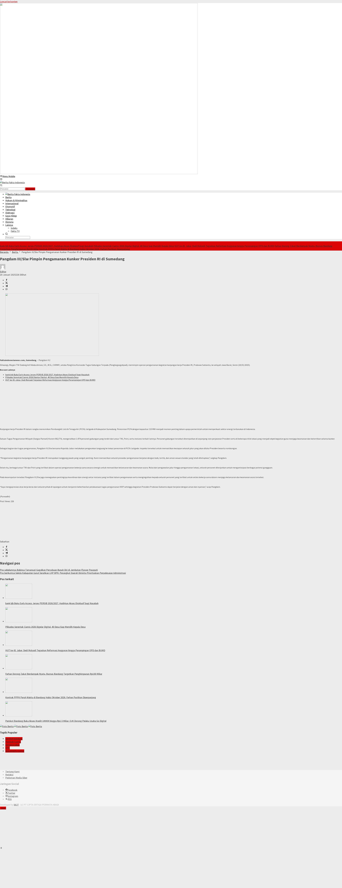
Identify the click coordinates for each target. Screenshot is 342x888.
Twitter (11, 793)
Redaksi (9, 774)
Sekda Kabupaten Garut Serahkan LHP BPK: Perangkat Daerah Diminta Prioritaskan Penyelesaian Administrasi (63, 572)
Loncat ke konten (9, 1)
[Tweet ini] (6, 283)
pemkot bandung (13, 738)
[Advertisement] (80, 402)
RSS (10, 799)
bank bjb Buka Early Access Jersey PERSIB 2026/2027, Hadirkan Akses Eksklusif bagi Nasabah (46, 245)
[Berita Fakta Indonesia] (12, 182)
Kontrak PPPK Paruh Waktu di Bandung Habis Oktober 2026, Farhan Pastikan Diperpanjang (84, 249)
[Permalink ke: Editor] (2, 268)
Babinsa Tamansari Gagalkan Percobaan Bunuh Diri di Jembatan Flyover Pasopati (49, 569)
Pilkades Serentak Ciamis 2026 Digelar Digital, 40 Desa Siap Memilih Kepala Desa (134, 245)
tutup (3, 808)
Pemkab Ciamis (13, 741)
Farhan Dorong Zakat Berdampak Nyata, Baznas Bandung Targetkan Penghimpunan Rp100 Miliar (53, 673)
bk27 (16, 804)
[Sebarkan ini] (6, 280)
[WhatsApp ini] (6, 289)
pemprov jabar (12, 744)
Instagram (13, 796)
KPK (7, 747)
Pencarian (30, 189)
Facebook (12, 790)
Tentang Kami (12, 771)
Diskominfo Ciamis (14, 750)
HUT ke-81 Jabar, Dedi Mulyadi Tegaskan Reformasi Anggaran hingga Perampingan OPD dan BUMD (224, 245)
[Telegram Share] (6, 286)
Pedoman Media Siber (16, 777)
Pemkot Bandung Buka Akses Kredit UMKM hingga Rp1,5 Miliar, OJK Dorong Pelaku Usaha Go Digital (55, 720)
